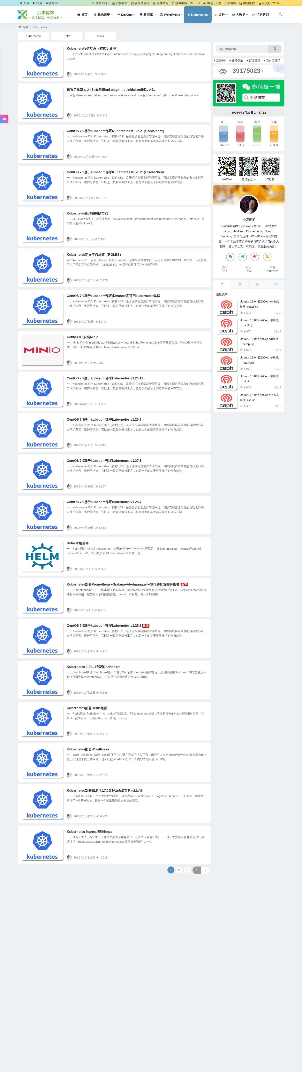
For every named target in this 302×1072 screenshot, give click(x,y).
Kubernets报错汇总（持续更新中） (93, 48)
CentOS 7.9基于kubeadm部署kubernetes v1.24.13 (105, 378)
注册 (39, 3)
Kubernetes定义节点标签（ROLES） (95, 254)
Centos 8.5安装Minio (82, 337)
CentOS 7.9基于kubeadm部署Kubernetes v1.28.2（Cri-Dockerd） (117, 172)
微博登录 (237, 60)
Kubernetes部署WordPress (88, 749)
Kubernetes (33, 36)
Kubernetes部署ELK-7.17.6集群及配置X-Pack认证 (105, 790)
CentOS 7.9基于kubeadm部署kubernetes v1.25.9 (104, 419)
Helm (66, 36)
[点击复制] (243, 257)
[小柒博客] (40, 15)
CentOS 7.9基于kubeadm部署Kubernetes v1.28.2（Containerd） (116, 131)
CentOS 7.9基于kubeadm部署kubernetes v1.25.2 (104, 625)
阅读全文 (203, 74)
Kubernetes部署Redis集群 (87, 708)
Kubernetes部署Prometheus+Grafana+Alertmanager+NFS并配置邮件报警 (123, 584)
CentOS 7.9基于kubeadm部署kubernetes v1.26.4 (104, 502)
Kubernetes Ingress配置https (89, 831)
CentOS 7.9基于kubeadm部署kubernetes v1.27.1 (104, 460)
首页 (25, 27)
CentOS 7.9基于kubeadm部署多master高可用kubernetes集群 (113, 296)
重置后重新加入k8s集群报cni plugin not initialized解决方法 (111, 89)
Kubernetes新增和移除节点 (87, 213)
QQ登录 (221, 60)
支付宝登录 (273, 60)
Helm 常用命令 (78, 543)
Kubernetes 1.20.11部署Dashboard (94, 667)
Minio (100, 36)
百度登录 (254, 60)
